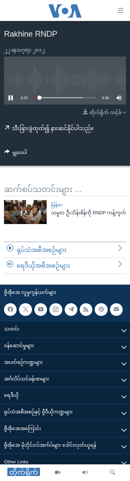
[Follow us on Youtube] (40, 309)
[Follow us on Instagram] (55, 309)
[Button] (15, 153)
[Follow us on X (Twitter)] (25, 309)
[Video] (58, 472)
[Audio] (85, 472)
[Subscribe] (116, 309)
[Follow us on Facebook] (10, 309)
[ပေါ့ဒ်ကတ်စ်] (101, 309)
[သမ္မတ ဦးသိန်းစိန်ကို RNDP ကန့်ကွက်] (25, 212)
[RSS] (86, 309)
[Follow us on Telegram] (71, 309)
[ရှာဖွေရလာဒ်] (113, 472)
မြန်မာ (56, 204)
